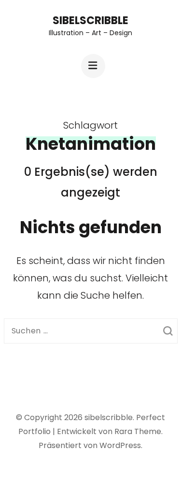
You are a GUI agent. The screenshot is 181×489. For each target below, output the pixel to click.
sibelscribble (90, 20)
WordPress (120, 445)
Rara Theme (137, 431)
